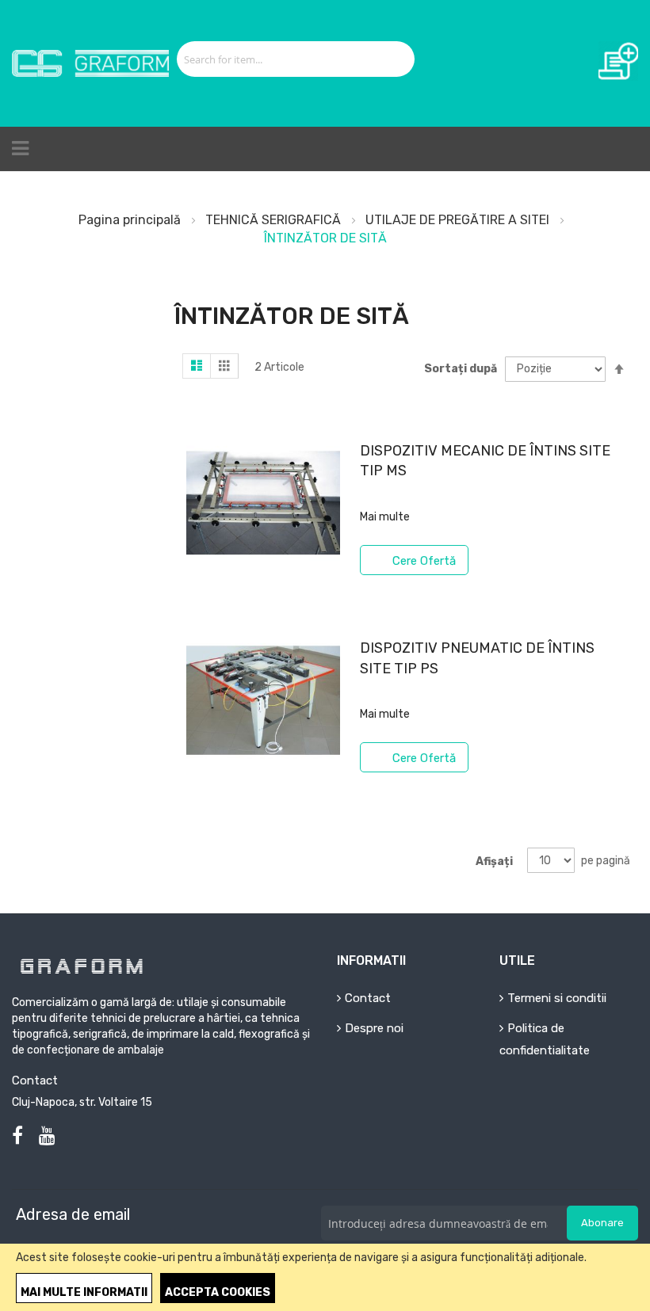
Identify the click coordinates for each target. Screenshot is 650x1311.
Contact (368, 998)
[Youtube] (47, 1135)
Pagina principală (131, 219)
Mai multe (385, 517)
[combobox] (278, 59)
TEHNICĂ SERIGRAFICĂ (274, 219)
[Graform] (90, 63)
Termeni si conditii (556, 998)
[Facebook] (17, 1135)
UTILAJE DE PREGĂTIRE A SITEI (458, 219)
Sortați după (460, 368)
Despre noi (374, 1028)
